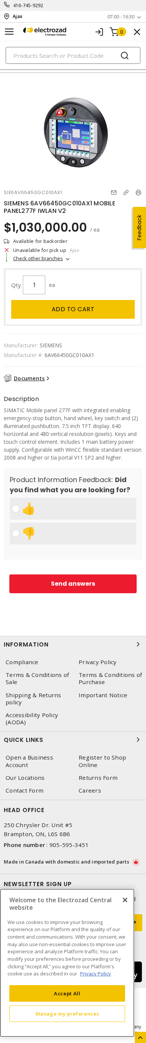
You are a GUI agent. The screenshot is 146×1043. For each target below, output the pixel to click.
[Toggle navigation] (9, 31)
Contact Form (24, 790)
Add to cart (73, 309)
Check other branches (38, 258)
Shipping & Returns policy (33, 699)
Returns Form (98, 777)
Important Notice (103, 695)
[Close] (125, 900)
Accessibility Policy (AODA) (32, 718)
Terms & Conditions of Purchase (110, 678)
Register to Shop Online (102, 761)
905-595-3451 (69, 845)
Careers (90, 790)
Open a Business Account (29, 761)
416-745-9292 (28, 5)
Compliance (22, 662)
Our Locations (25, 777)
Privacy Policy (98, 662)
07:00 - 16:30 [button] (120, 17)
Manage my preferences (67, 1013)
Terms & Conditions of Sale (37, 678)
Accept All (67, 993)
